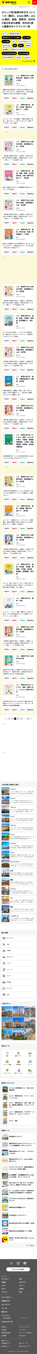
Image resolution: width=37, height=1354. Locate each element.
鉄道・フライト (18, 1073)
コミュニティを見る (18, 1269)
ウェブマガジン (6, 1297)
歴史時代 (28, 45)
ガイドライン (22, 1330)
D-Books (27, 57)
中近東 (9, 982)
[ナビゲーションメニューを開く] (34, 2)
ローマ (24, 793)
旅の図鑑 (5, 49)
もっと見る (30, 1245)
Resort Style (6, 45)
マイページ (24, 1318)
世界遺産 (18, 1064)
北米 (8, 944)
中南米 (9, 950)
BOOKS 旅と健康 (23, 53)
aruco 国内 (6, 41)
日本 (8, 994)
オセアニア (10, 957)
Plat (13, 41)
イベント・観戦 (7, 1064)
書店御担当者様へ (6, 1333)
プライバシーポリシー (25, 1327)
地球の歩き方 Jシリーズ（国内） (11, 37)
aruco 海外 (26, 37)
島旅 (15, 45)
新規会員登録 (7, 1318)
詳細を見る (30, 98)
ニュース (4, 1308)
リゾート (9, 969)
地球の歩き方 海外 (14, 33)
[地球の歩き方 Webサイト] (9, 2)
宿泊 (30, 1056)
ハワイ (9, 963)
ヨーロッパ (10, 938)
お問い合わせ (22, 1335)
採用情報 (4, 1335)
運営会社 (4, 1327)
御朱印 (21, 45)
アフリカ (9, 988)
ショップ (30, 1073)
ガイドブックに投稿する (25, 1333)
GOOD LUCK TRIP (7, 1322)
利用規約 (4, 1330)
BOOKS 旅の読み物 (8, 57)
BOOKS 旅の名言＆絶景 (9, 53)
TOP (3, 7)
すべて (4, 33)
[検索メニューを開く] (29, 2)
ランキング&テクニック (24, 41)
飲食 (7, 1056)
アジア (9, 976)
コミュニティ (6, 1315)
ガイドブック (9, 7)
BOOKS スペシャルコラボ (18, 49)
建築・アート (18, 1056)
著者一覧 (4, 1312)
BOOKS (19, 57)
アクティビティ (7, 1073)
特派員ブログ (6, 1301)
